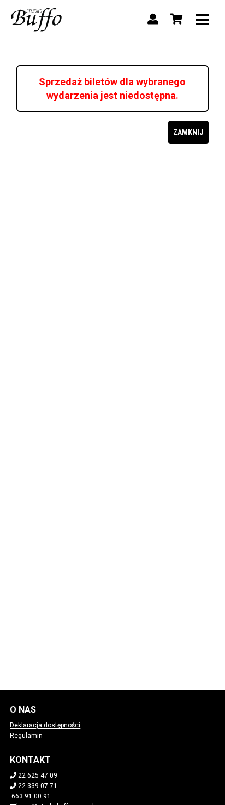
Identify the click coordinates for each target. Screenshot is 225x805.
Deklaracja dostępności (45, 725)
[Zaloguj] (153, 19)
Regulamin (26, 735)
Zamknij (188, 132)
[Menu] (202, 19)
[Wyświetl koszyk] (177, 19)
